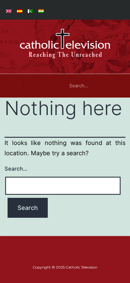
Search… (16, 169)
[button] (23, 85)
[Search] (117, 85)
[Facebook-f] (61, 256)
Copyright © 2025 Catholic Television (65, 267)
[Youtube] (68, 256)
